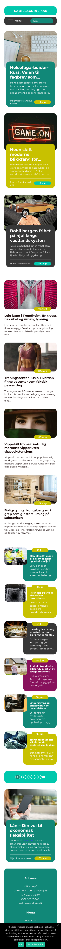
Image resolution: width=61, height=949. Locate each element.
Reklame (30, 920)
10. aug (42, 102)
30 (42, 777)
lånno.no (28, 840)
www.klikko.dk (33, 903)
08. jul (39, 587)
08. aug (43, 263)
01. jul (40, 623)
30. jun (40, 660)
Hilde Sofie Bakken (20, 263)
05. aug (42, 308)
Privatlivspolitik (35, 944)
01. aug (43, 503)
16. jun (40, 697)
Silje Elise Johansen (20, 858)
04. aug (42, 371)
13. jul (40, 550)
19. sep (43, 858)
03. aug (42, 437)
